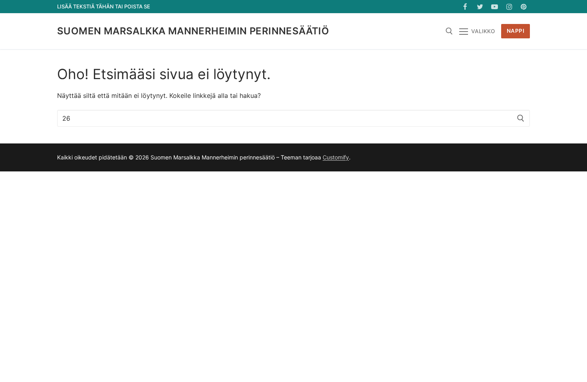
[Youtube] (494, 6)
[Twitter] (480, 6)
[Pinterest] (524, 6)
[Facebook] (465, 6)
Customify (336, 157)
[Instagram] (509, 6)
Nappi (516, 31)
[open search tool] (449, 31)
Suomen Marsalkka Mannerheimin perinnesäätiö (193, 31)
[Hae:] (293, 118)
